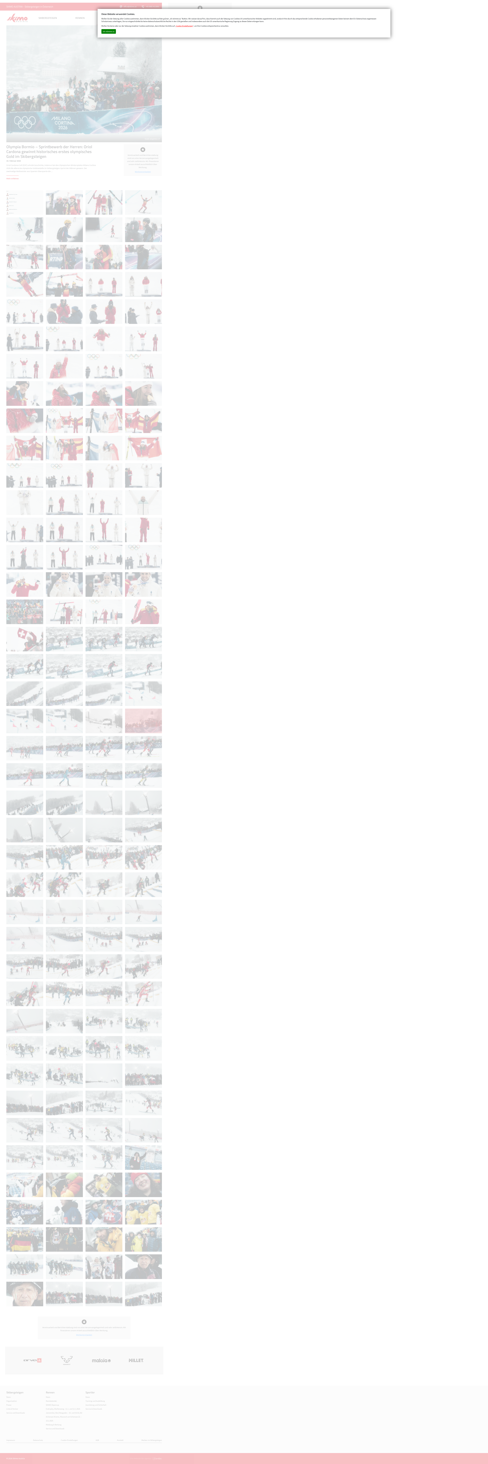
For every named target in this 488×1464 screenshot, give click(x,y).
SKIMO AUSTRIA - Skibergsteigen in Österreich (29, 6)
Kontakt (120, 1440)
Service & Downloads (94, 1409)
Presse (8, 1405)
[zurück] (45, 83)
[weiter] (123, 83)
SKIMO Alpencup (52, 1405)
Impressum (10, 1440)
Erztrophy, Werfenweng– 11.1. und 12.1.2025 (63, 1409)
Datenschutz (38, 1440)
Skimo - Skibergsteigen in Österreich (17, 17)
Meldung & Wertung (53, 1424)
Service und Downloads (15, 1413)
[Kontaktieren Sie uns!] (157, 1458)
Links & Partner (12, 1409)
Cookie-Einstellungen (69, 1440)
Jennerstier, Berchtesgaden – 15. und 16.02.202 (64, 1413)
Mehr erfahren (12, 178)
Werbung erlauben (143, 171)
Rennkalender (51, 1401)
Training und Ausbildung (95, 1401)
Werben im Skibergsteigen (151, 1440)
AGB (97, 1440)
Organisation (11, 1401)
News (8, 1397)
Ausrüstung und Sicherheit (96, 1405)
